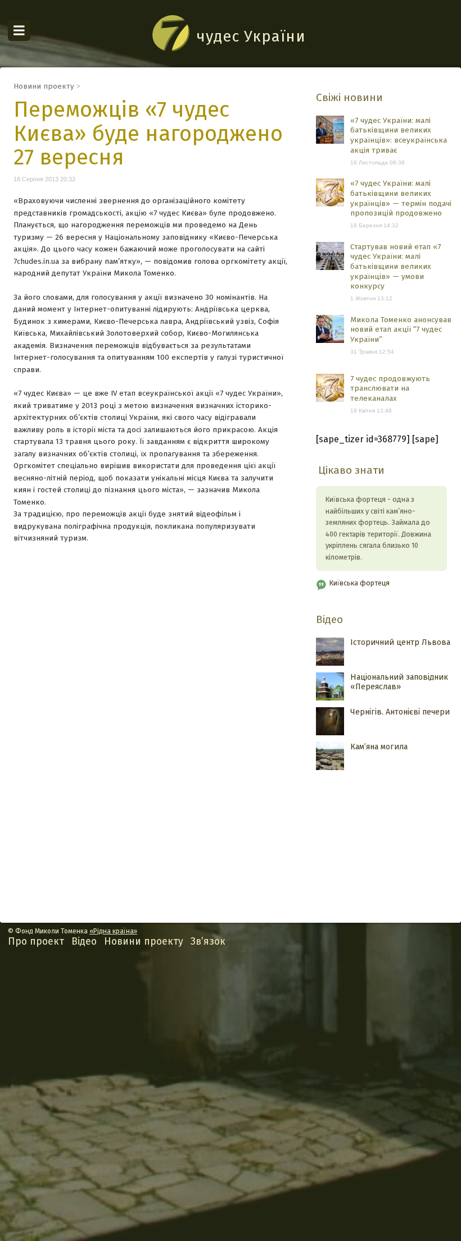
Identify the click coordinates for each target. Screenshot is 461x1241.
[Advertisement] (230, 1103)
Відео (329, 619)
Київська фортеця (359, 583)
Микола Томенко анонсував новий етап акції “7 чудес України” (400, 329)
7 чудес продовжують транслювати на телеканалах (390, 388)
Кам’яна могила (379, 747)
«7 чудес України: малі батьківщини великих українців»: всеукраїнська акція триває (398, 135)
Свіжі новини (349, 97)
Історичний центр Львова (400, 642)
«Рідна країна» (113, 931)
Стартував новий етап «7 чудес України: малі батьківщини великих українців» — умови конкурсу (395, 266)
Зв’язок (208, 941)
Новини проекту (43, 86)
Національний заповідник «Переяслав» (399, 682)
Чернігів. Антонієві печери (400, 712)
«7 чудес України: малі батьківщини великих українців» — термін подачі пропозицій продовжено (400, 198)
